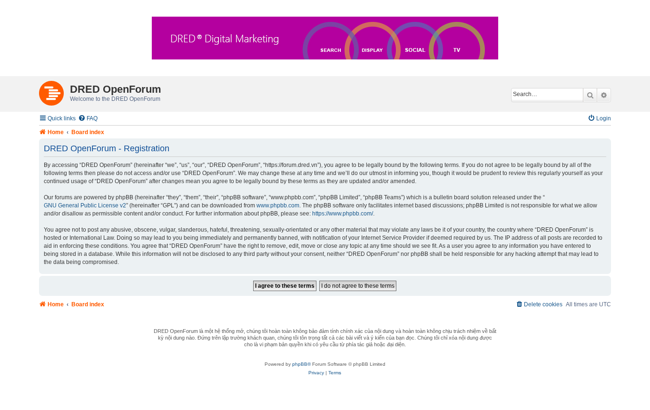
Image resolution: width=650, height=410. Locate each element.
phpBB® (301, 364)
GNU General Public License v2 (85, 205)
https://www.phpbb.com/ (342, 213)
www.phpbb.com (277, 205)
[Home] (54, 91)
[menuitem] (88, 118)
